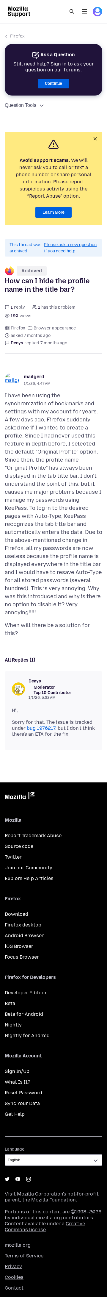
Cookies (14, 1277)
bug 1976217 (41, 728)
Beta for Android (24, 1014)
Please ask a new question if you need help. (70, 248)
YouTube (17, 1179)
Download (16, 914)
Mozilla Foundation (53, 1200)
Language (14, 1149)
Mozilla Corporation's (41, 1194)
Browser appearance (55, 328)
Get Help (15, 1114)
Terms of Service (24, 1256)
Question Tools (20, 105)
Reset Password (23, 1093)
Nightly (13, 1025)
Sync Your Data (22, 1103)
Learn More (53, 212)
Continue (53, 83)
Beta (10, 1003)
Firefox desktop (23, 925)
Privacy (13, 1266)
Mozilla (19, 796)
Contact (14, 1288)
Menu (84, 11)
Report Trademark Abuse (33, 835)
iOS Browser (19, 946)
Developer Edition (25, 993)
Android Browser (24, 935)
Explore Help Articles (29, 878)
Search (72, 11)
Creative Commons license (45, 1226)
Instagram (28, 1179)
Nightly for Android (27, 1035)
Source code (19, 846)
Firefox (17, 36)
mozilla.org (18, 1245)
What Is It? (17, 1082)
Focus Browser (22, 957)
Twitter (13, 857)
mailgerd (34, 376)
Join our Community (28, 868)
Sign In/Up (17, 1071)
